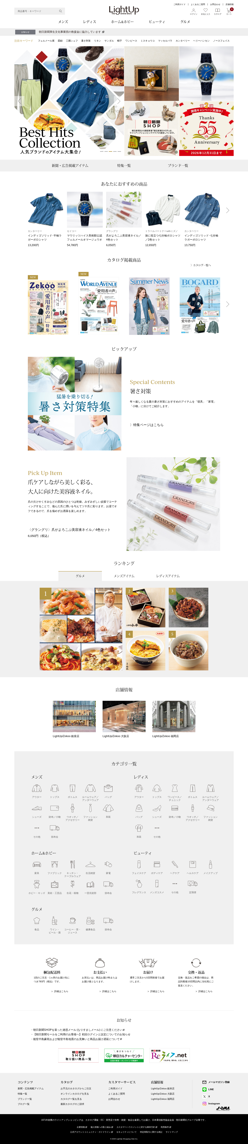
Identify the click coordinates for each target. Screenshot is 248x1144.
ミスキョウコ (148, 40)
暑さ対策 (86, 40)
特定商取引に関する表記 (151, 1132)
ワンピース (131, 40)
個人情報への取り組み (101, 1127)
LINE (211, 1089)
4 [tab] (115, 151)
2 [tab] (106, 151)
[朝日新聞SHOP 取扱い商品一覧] (151, 128)
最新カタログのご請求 (72, 1104)
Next (119, 101)
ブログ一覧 (24, 1104)
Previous (19, 101)
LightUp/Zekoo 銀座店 (162, 1088)
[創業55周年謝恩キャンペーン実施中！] (206, 128)
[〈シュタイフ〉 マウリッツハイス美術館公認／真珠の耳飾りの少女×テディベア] (151, 73)
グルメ (185, 21)
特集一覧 (124, 165)
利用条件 (165, 1127)
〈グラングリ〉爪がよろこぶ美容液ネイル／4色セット (69, 529)
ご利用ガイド (179, 4)
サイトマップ (172, 1132)
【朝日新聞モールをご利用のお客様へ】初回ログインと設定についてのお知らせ (81, 1034)
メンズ (63, 21)
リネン (97, 40)
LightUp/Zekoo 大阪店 (162, 1093)
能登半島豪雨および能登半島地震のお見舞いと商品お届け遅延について (76, 1039)
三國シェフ (72, 40)
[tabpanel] (69, 101)
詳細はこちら (61, 991)
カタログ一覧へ (202, 265)
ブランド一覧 (178, 165)
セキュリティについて (126, 1132)
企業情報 (81, 1127)
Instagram (214, 1103)
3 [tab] (110, 151)
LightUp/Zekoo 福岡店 (162, 1099)
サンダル (109, 40)
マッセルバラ (165, 40)
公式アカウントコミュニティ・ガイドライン (90, 1132)
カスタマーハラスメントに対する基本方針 (136, 1127)
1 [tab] (101, 151)
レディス (89, 21)
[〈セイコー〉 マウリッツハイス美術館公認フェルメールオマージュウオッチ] (206, 73)
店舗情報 (230, 4)
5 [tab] (119, 151)
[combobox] (39, 11)
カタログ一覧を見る (71, 1099)
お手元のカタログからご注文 (76, 1088)
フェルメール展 (46, 40)
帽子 (119, 40)
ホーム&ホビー (122, 21)
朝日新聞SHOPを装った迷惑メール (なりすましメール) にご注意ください (77, 1029)
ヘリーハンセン (201, 40)
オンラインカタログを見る (75, 1093)
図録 (60, 40)
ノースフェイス (221, 40)
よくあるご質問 (198, 4)
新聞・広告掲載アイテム (70, 165)
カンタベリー (183, 40)
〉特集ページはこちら (147, 425)
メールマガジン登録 (219, 1082)
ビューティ (157, 21)
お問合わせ (215, 4)
